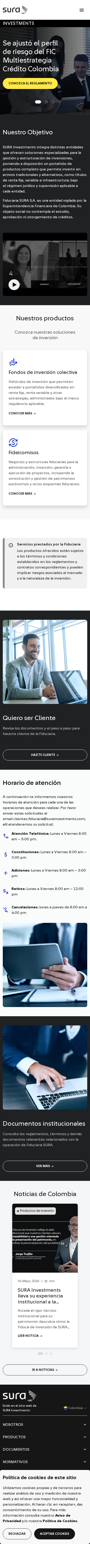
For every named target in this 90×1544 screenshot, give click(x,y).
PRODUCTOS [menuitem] (14, 1438)
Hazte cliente (45, 755)
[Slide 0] (38, 101)
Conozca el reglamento (30, 83)
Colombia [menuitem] (73, 1408)
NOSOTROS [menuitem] (13, 1426)
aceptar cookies (54, 1533)
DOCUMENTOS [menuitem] (16, 1451)
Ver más (45, 1166)
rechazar (17, 1533)
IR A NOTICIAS (45, 1370)
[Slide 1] (46, 101)
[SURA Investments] (15, 10)
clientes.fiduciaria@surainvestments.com (49, 819)
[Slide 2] (53, 101)
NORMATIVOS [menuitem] (15, 1463)
